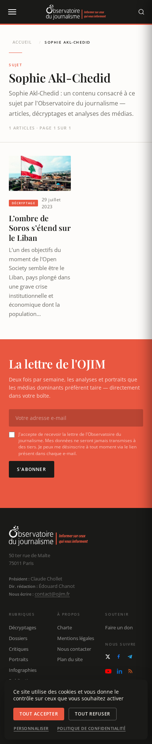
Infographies (23, 670)
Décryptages (22, 627)
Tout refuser (92, 714)
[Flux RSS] (130, 671)
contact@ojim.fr (52, 593)
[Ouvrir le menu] (11, 11)
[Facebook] (118, 656)
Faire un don (119, 627)
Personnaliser (31, 728)
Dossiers (18, 638)
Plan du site (70, 659)
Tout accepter (39, 714)
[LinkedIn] (119, 671)
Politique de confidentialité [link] (91, 728)
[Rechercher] (141, 11)
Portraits (18, 659)
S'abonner (31, 469)
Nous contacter (74, 649)
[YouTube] (108, 671)
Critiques (18, 649)
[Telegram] (130, 656)
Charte (64, 627)
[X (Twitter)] (107, 657)
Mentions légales (75, 638)
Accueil (22, 42)
